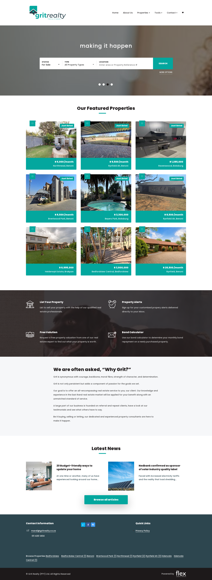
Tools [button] (158, 12)
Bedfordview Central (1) (73, 556)
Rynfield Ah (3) (154, 556)
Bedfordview (52, 556)
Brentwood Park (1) (106, 556)
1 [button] (100, 84)
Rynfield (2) (139, 556)
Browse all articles (106, 499)
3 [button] (108, 84)
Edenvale (167, 556)
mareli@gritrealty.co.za (43, 530)
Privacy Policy (143, 530)
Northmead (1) (125, 556)
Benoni (90, 556)
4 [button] (112, 84)
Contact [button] (171, 12)
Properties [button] (142, 12)
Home (115, 12)
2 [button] (104, 84)
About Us (128, 12)
